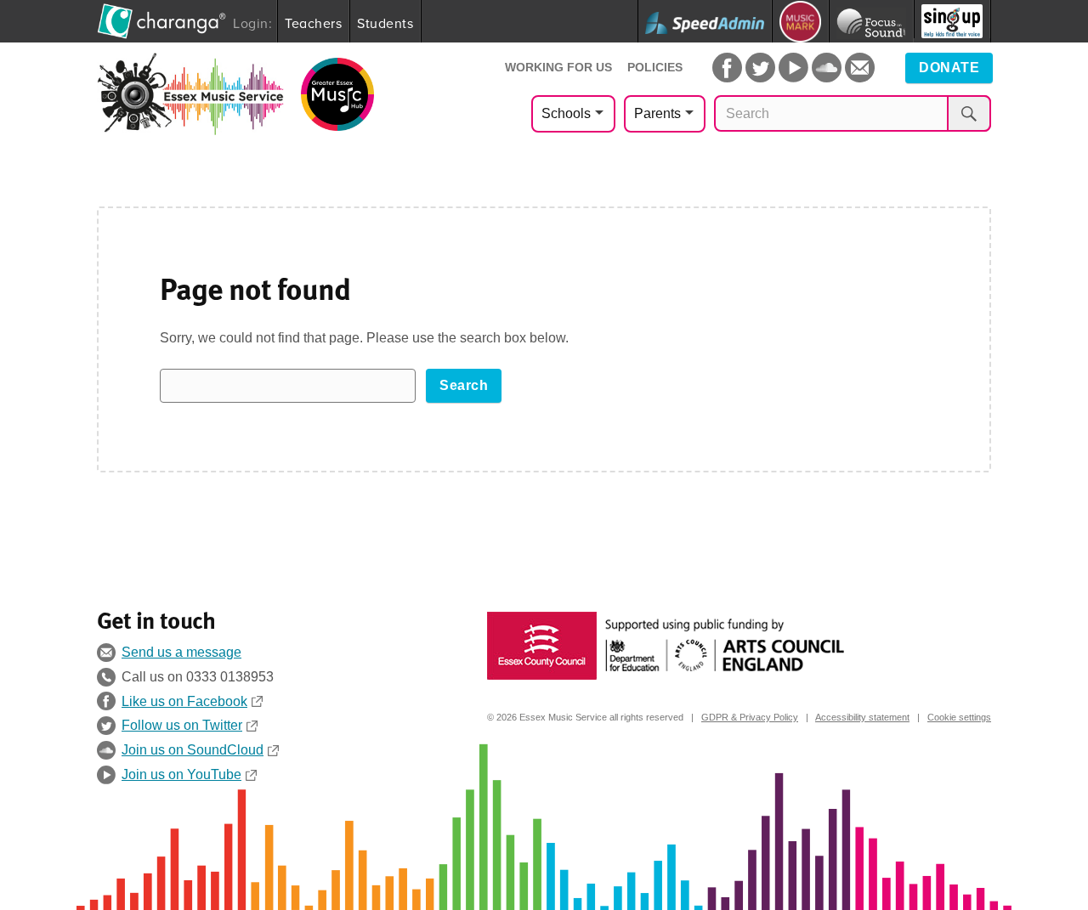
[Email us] (860, 67)
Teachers (313, 23)
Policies (655, 67)
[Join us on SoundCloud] (827, 67)
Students (385, 23)
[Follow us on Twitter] (760, 67)
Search (463, 385)
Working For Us (558, 67)
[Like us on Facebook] (727, 67)
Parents (657, 113)
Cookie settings (959, 717)
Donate (949, 67)
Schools (566, 113)
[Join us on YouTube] (793, 67)
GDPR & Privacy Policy (749, 717)
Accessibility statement (862, 717)
